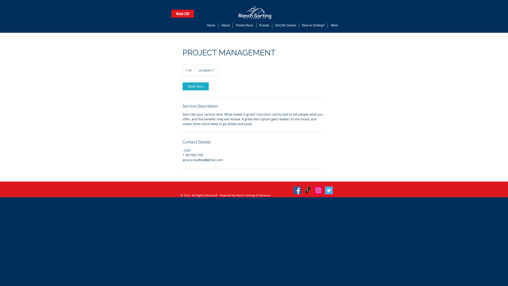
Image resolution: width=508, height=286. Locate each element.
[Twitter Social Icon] (329, 190)
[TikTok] (308, 190)
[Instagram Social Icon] (318, 190)
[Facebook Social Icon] (297, 190)
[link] (196, 86)
